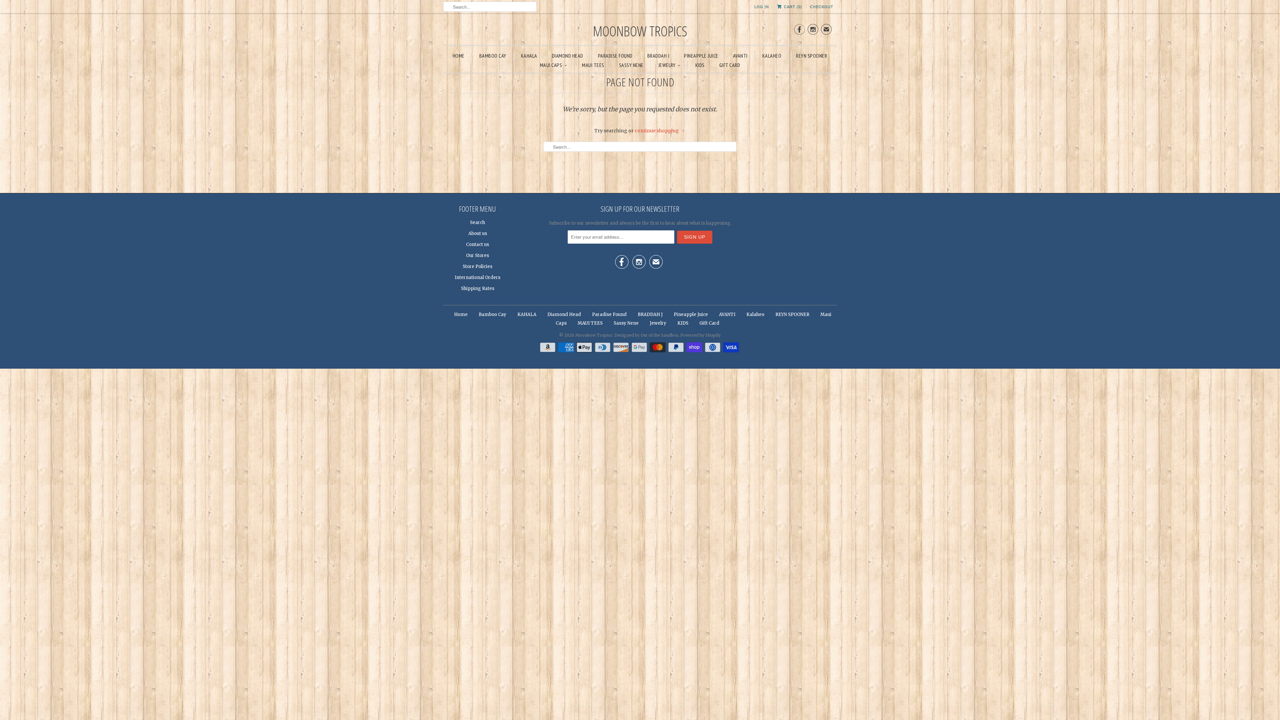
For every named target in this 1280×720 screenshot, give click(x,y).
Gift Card (729, 65)
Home (459, 55)
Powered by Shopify (700, 335)
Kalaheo (772, 55)
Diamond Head (567, 55)
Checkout (821, 7)
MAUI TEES (593, 65)
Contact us (477, 244)
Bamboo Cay (492, 55)
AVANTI (740, 55)
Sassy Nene (631, 65)
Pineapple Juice (701, 55)
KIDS (700, 65)
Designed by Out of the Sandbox (646, 335)
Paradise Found (615, 55)
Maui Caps (551, 65)
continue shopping (657, 131)
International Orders (477, 277)
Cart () (792, 7)
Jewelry (667, 65)
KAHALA (529, 55)
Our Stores (477, 255)
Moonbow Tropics (640, 30)
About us (477, 233)
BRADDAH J (658, 55)
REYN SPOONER (811, 55)
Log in (761, 7)
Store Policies (477, 266)
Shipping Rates (477, 288)
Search (477, 222)
